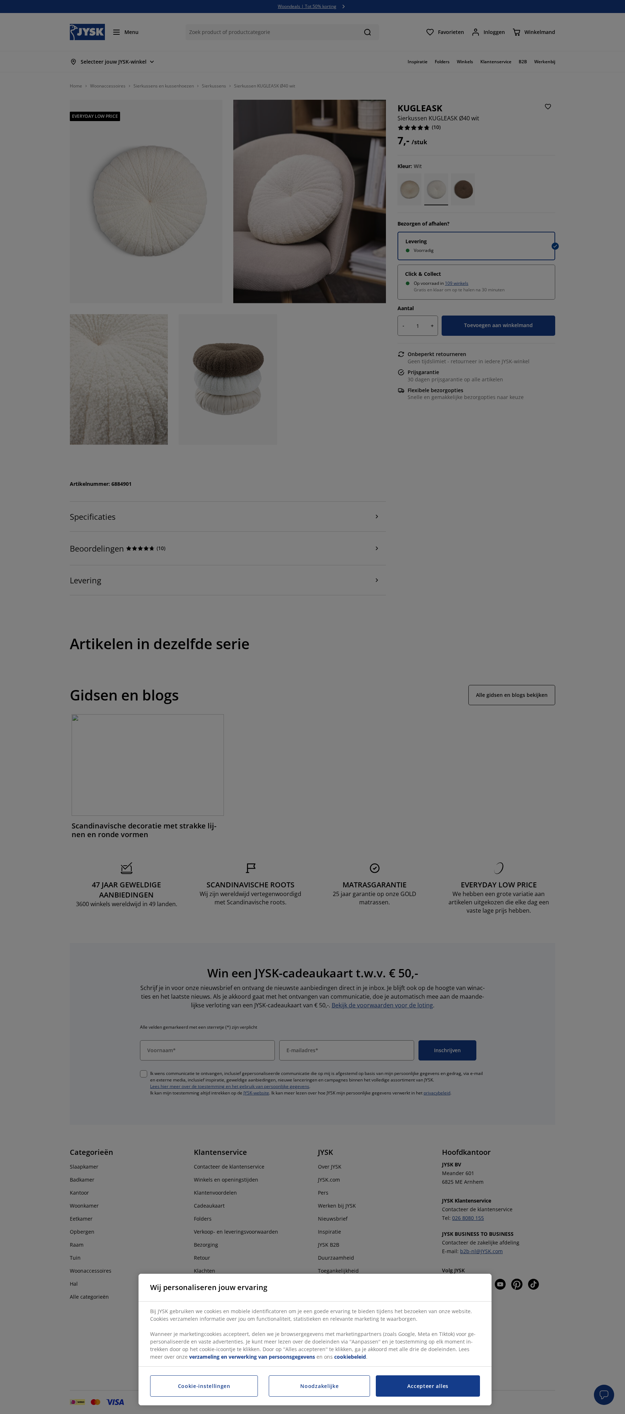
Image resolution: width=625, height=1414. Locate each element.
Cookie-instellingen (204, 1386)
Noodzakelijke (319, 1386)
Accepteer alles (427, 1386)
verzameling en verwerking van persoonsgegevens (252, 1356)
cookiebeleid (350, 1356)
